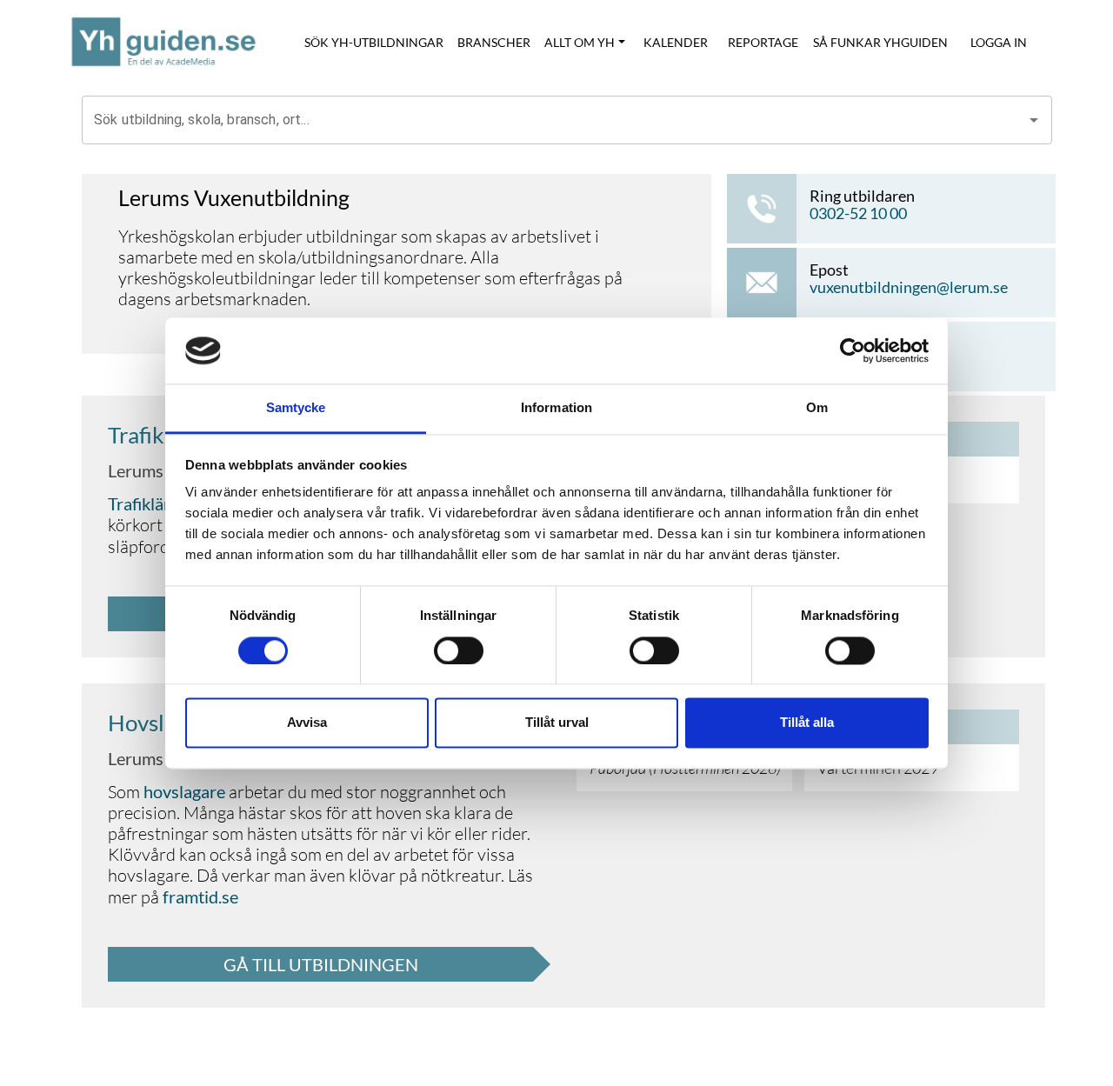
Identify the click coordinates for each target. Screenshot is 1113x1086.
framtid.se (200, 896)
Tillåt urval (557, 723)
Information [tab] (556, 408)
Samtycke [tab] (296, 408)
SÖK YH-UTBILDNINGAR (373, 42)
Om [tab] (817, 408)
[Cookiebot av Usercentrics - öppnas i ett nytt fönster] (852, 350)
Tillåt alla (807, 723)
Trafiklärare (151, 503)
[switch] (458, 650)
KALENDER (675, 42)
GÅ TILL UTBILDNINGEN (320, 964)
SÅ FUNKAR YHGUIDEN (880, 42)
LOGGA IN (998, 42)
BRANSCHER (493, 42)
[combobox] (554, 120)
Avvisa (307, 723)
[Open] (1034, 120)
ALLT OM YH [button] (579, 42)
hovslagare (184, 791)
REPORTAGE (763, 42)
